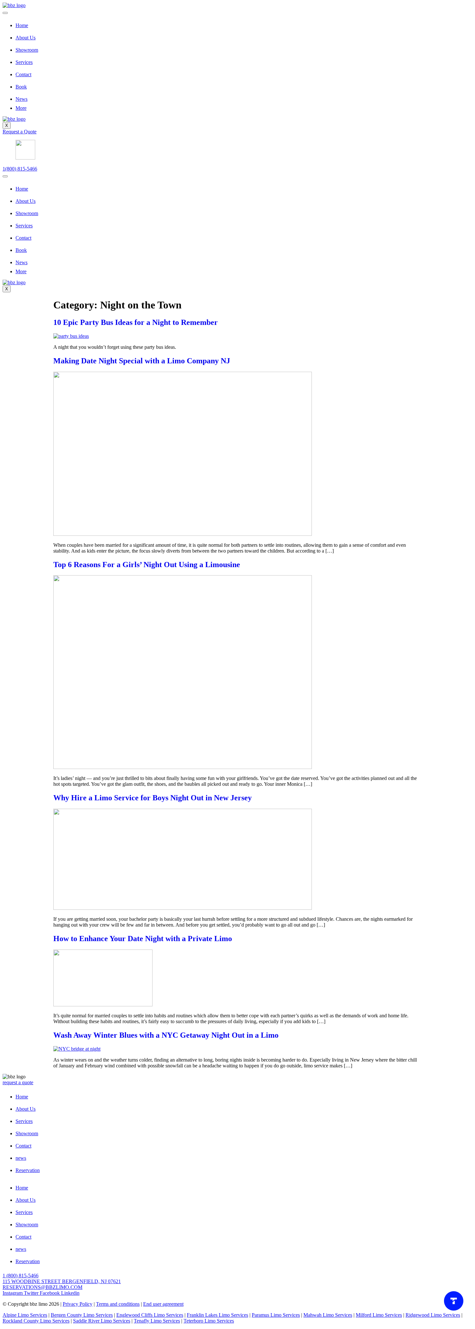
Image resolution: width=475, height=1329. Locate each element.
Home (22, 25)
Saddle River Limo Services (101, 1321)
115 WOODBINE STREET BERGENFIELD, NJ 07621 (62, 1281)
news (21, 1158)
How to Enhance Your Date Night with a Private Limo (142, 938)
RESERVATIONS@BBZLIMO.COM (42, 1287)
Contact (23, 74)
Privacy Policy (77, 1304)
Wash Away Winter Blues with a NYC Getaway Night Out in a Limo (166, 1035)
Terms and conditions (118, 1304)
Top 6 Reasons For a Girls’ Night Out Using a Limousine (146, 564)
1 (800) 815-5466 (20, 1275)
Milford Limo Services (379, 1315)
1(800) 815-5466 (20, 168)
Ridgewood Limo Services (433, 1315)
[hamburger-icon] (5, 13)
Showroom (27, 50)
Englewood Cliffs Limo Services (149, 1315)
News (21, 99)
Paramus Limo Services (276, 1315)
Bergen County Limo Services (82, 1315)
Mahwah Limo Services (327, 1315)
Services (24, 62)
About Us (26, 37)
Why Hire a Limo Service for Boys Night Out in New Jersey (152, 798)
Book (21, 86)
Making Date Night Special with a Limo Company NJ (141, 361)
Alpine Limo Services (25, 1315)
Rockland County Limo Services (36, 1321)
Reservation (28, 1170)
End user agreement (163, 1304)
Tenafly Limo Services (157, 1321)
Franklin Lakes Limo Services (217, 1315)
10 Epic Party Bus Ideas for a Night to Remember (135, 322)
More (21, 108)
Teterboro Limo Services (209, 1321)
